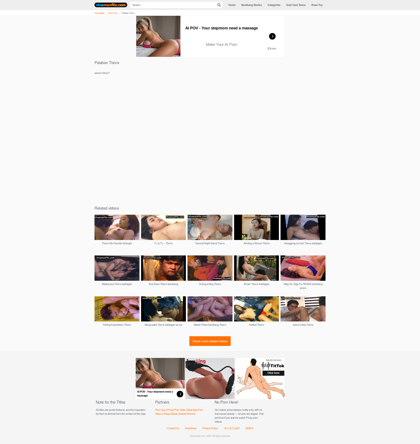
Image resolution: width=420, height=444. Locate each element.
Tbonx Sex (112, 12)
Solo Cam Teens (295, 5)
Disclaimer (191, 428)
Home (231, 5)
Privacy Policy (210, 428)
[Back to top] (411, 433)
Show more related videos (210, 341)
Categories (274, 5)
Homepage (99, 12)
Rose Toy (317, 5)
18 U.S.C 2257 (232, 428)
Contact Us (173, 428)
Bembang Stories (251, 5)
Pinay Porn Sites (176, 410)
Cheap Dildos (170, 414)
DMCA (249, 428)
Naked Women (187, 414)
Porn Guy (160, 410)
